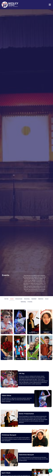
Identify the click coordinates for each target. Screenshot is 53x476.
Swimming (23, 301)
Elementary (27, 298)
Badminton (40, 298)
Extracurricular (18, 298)
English (41, 474)
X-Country (30, 301)
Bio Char (6, 298)
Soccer (46, 298)
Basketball (34, 298)
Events (12, 298)
